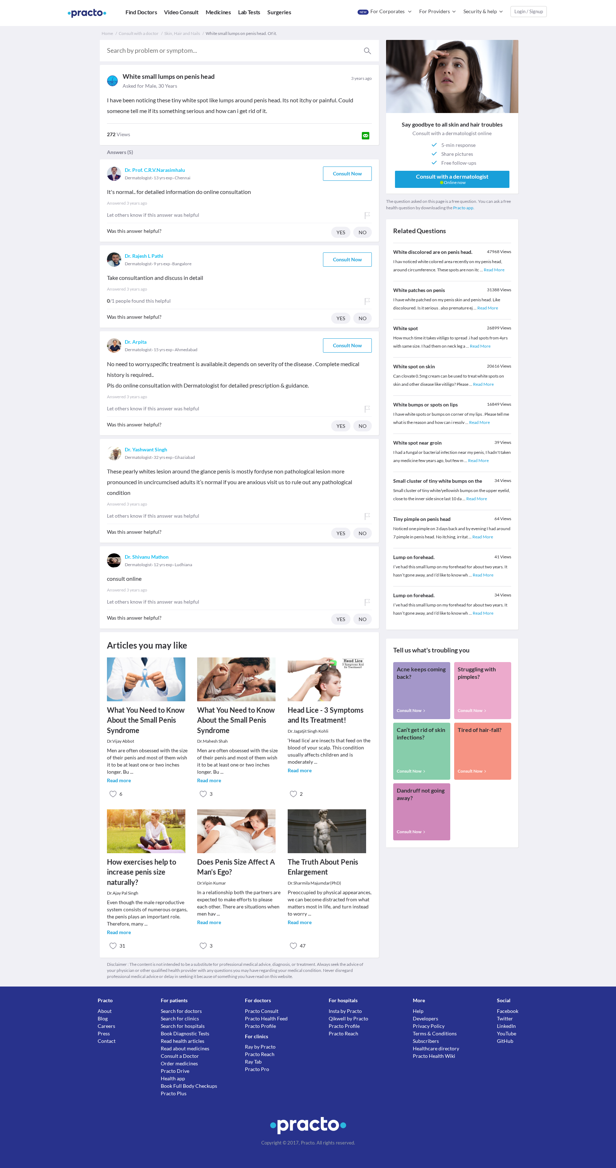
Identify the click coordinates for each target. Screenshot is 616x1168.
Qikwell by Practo (348, 1018)
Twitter (505, 1018)
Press (104, 1033)
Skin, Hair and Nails (182, 33)
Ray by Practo (260, 1047)
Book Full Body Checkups (189, 1086)
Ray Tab (253, 1062)
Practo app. (463, 207)
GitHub (505, 1041)
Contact (106, 1041)
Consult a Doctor (180, 1056)
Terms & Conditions (435, 1033)
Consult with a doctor (139, 33)
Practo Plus (173, 1093)
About (105, 1011)
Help (418, 1011)
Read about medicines (185, 1048)
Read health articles (182, 1041)
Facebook (507, 1011)
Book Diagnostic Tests (185, 1033)
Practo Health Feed (266, 1018)
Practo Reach (259, 1054)
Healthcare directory (436, 1048)
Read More (494, 269)
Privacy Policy (429, 1026)
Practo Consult (261, 1011)
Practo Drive (175, 1071)
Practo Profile (260, 1026)
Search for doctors (181, 1011)
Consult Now (347, 173)
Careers (106, 1026)
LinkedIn (506, 1026)
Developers (425, 1018)
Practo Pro (257, 1069)
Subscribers (426, 1041)
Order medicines (179, 1063)
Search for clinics (180, 1018)
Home (107, 33)
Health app (173, 1078)
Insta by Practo (345, 1011)
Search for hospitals (183, 1026)
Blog (103, 1018)
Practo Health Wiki (434, 1056)
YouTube (506, 1033)
